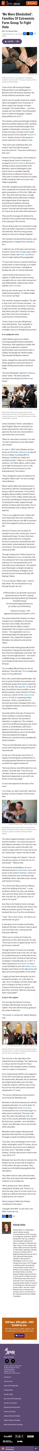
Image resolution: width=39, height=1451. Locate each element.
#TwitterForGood (19, 601)
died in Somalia (15, 286)
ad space (18, 557)
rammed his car (23, 964)
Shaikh (10, 303)
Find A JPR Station (10, 1411)
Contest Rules (8, 1390)
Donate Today (8, 1394)
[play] (3, 1448)
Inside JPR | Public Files (11, 1386)
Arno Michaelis (21, 870)
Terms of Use (8, 1381)
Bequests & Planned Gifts (12, 1407)
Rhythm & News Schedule (12, 1420)
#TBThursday (8, 593)
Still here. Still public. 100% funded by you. (19, 1324)
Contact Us (7, 1377)
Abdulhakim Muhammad (19, 452)
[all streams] (36, 1448)
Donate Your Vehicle (10, 1403)
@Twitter (23, 593)
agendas (21, 687)
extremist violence (17, 163)
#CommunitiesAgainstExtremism (19, 604)
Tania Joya (24, 254)
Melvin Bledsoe (29, 373)
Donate (32, 3)
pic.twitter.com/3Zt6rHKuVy (19, 606)
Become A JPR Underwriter (12, 1398)
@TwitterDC (21, 598)
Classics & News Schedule (12, 1416)
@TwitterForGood (9, 598)
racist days (27, 1108)
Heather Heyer (30, 966)
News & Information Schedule (13, 1424)
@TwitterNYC (31, 598)
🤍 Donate (20, 1335)
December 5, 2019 (28, 614)
